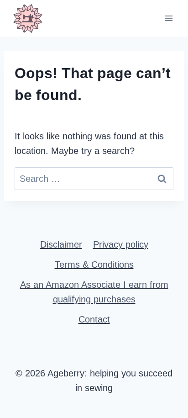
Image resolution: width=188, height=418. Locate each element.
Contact (94, 319)
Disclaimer (61, 244)
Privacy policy (120, 244)
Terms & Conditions (94, 264)
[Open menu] (168, 18)
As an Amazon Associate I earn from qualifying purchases (94, 292)
